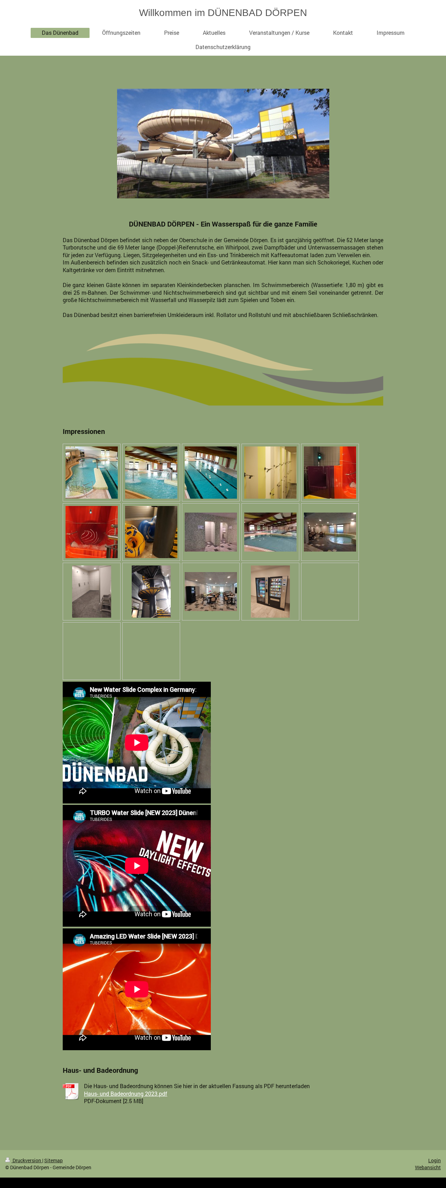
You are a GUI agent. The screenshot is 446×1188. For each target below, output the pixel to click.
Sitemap (53, 1160)
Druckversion (26, 1160)
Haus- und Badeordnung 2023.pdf (125, 1093)
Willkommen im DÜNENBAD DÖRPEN (223, 12)
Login (434, 1160)
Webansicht (428, 1167)
